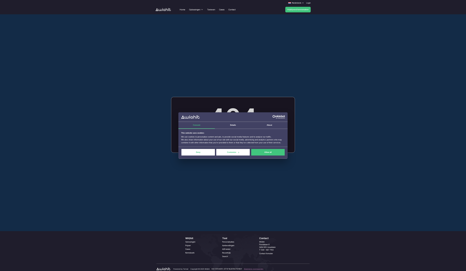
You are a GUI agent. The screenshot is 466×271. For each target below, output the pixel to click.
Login (308, 3)
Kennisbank (190, 253)
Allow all (268, 152)
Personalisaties (228, 242)
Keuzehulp (226, 253)
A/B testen (226, 249)
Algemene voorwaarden (253, 269)
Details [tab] (233, 125)
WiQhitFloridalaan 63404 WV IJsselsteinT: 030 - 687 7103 (267, 246)
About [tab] (269, 125)
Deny (198, 152)
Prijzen (188, 245)
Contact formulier (266, 253)
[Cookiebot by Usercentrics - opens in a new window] (274, 117)
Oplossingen (190, 242)
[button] (297, 3)
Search (225, 256)
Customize (231, 152)
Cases (187, 249)
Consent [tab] (196, 125)
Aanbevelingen (228, 245)
